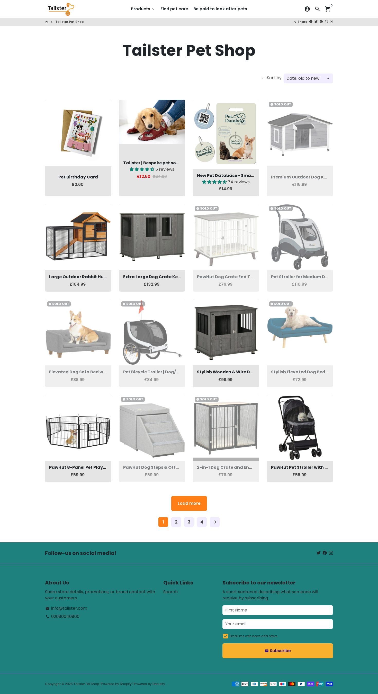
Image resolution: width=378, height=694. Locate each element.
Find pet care (174, 9)
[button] (142, 169)
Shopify (126, 684)
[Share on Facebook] (310, 22)
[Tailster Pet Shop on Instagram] (331, 553)
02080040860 (62, 616)
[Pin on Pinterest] (321, 22)
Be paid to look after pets (220, 9)
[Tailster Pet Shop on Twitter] (319, 553)
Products (143, 9)
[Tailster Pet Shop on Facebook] (325, 553)
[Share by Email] (331, 22)
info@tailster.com (66, 608)
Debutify (158, 684)
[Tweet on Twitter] (316, 22)
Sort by (272, 78)
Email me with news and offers (253, 636)
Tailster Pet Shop (69, 22)
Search (170, 592)
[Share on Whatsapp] (326, 22)
